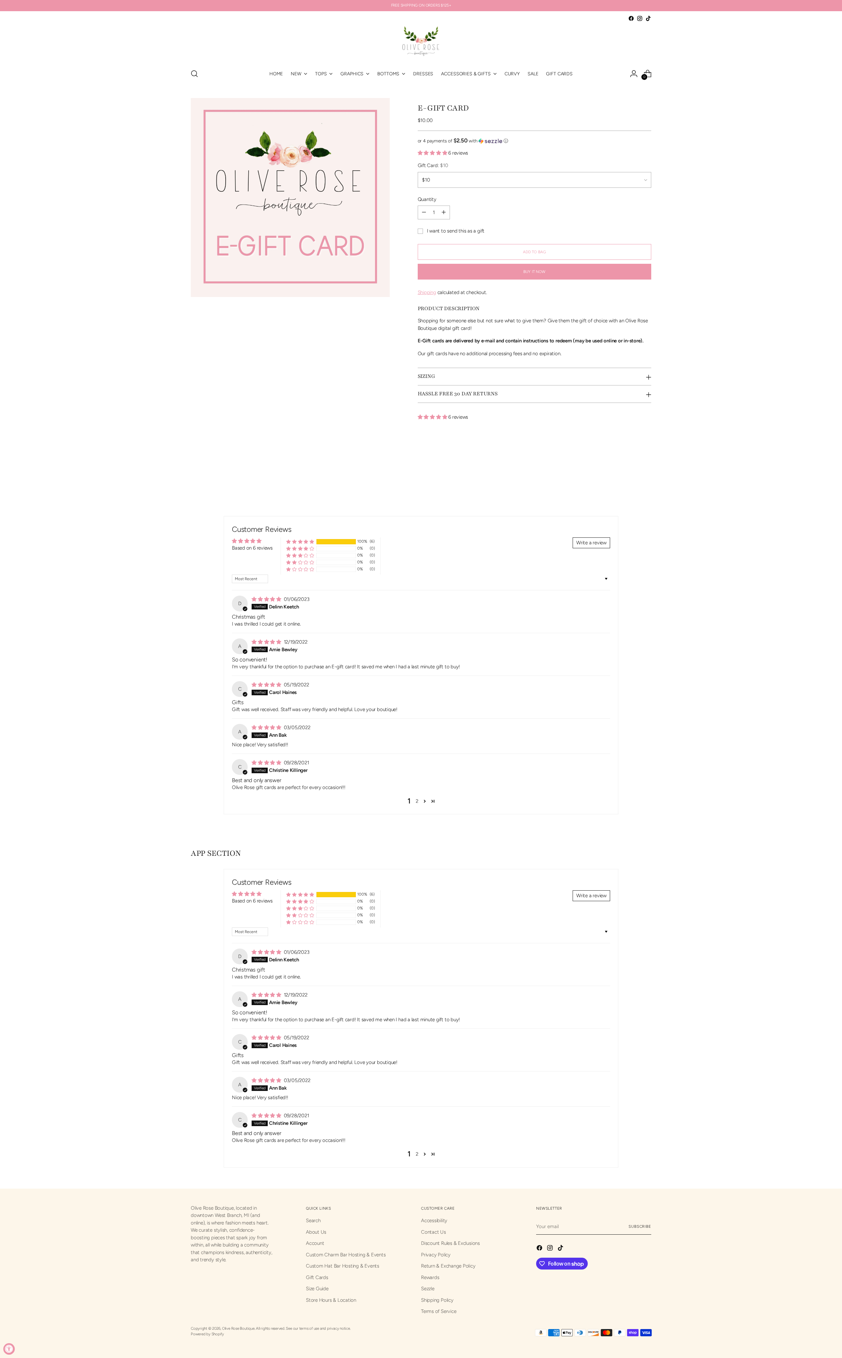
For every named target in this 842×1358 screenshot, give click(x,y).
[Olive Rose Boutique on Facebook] (631, 18)
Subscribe (640, 1226)
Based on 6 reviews (252, 548)
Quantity (427, 199)
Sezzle (427, 1289)
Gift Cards (317, 1277)
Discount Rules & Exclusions (450, 1243)
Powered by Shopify (207, 1334)
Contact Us (433, 1232)
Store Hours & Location (331, 1300)
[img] (267, 599)
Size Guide (317, 1289)
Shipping (427, 292)
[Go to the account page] (633, 73)
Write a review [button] (591, 543)
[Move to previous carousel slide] (630, 472)
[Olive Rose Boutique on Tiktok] (648, 18)
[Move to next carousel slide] (645, 472)
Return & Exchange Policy (448, 1266)
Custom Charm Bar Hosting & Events (346, 1255)
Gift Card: (433, 165)
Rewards (430, 1277)
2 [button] (417, 801)
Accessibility (434, 1220)
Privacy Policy (436, 1255)
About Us (316, 1232)
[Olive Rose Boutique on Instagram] (640, 18)
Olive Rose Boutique (238, 1328)
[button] (534, 140)
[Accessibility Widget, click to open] (9, 1349)
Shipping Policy (437, 1300)
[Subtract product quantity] (424, 212)
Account (315, 1243)
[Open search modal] (194, 73)
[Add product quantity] (444, 212)
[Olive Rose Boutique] (421, 42)
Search (313, 1220)
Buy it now (534, 271)
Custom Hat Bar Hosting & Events (342, 1266)
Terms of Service (438, 1311)
